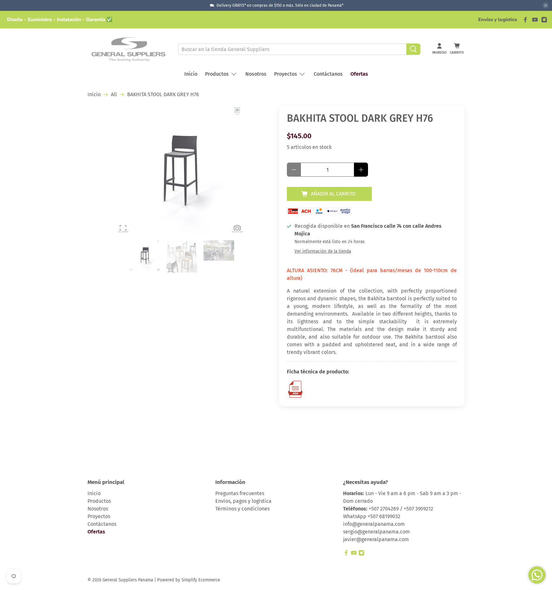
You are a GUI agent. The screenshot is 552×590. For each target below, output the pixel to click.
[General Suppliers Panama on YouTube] (535, 20)
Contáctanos (328, 74)
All (114, 94)
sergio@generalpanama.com (376, 532)
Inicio (190, 74)
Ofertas (359, 74)
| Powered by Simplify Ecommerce (187, 580)
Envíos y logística (497, 19)
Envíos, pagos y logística (243, 501)
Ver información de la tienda (323, 251)
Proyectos (285, 74)
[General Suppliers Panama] (128, 49)
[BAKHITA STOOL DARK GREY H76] (180, 170)
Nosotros (255, 74)
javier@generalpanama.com (376, 539)
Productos (217, 74)
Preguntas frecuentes (239, 493)
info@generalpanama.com (374, 524)
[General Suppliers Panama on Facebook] (525, 20)
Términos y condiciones (242, 509)
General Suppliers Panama (128, 580)
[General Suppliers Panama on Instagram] (544, 20)
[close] (545, 5)
